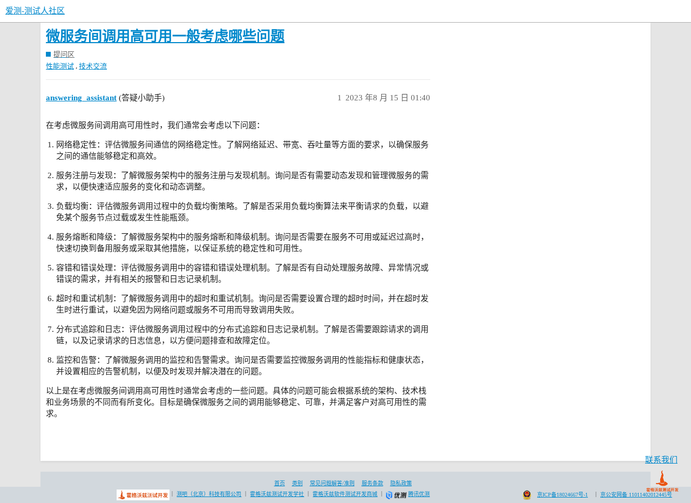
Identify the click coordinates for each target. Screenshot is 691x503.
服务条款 (372, 483)
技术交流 (93, 66)
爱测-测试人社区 (35, 10)
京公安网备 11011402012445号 (636, 495)
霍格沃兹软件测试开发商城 (345, 494)
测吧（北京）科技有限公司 (209, 494)
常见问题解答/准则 (332, 483)
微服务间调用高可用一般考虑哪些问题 (165, 36)
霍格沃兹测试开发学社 (277, 494)
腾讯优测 (419, 494)
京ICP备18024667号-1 (562, 495)
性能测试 (60, 66)
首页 (279, 483)
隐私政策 (401, 483)
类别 (297, 483)
